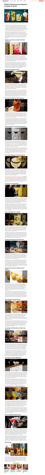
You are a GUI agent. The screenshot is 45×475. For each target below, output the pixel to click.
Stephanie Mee (6, 7)
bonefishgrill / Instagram (25, 252)
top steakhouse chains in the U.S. (20, 112)
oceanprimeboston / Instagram (24, 427)
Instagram (24, 150)
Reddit (10, 408)
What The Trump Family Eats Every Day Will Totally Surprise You (13, 471)
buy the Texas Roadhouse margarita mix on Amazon (17, 181)
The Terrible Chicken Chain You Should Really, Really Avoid (19, 471)
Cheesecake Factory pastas (14, 143)
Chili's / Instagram (25, 82)
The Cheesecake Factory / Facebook (24, 139)
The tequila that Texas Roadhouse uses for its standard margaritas (14, 176)
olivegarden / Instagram (25, 312)
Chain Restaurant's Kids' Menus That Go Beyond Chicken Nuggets (6, 471)
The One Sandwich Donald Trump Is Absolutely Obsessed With (25, 471)
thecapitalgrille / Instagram (25, 196)
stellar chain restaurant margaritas (17, 35)
